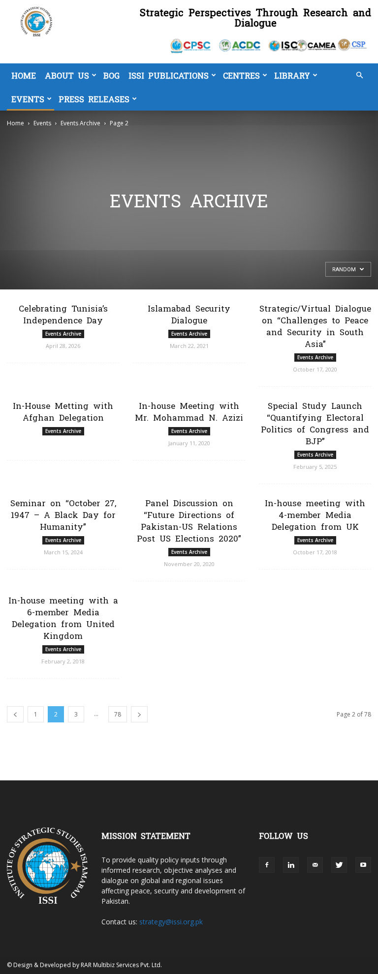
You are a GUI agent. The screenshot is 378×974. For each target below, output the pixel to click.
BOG (111, 75)
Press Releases (94, 99)
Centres (241, 75)
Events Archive (80, 123)
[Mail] (315, 865)
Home (23, 75)
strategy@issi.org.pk (171, 921)
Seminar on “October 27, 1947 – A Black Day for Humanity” (63, 514)
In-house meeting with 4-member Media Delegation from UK (315, 514)
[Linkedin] (291, 865)
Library (292, 75)
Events (27, 99)
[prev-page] (15, 714)
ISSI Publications (168, 75)
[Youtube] (363, 865)
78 (117, 714)
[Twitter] (339, 865)
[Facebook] (267, 865)
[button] (359, 75)
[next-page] (139, 714)
